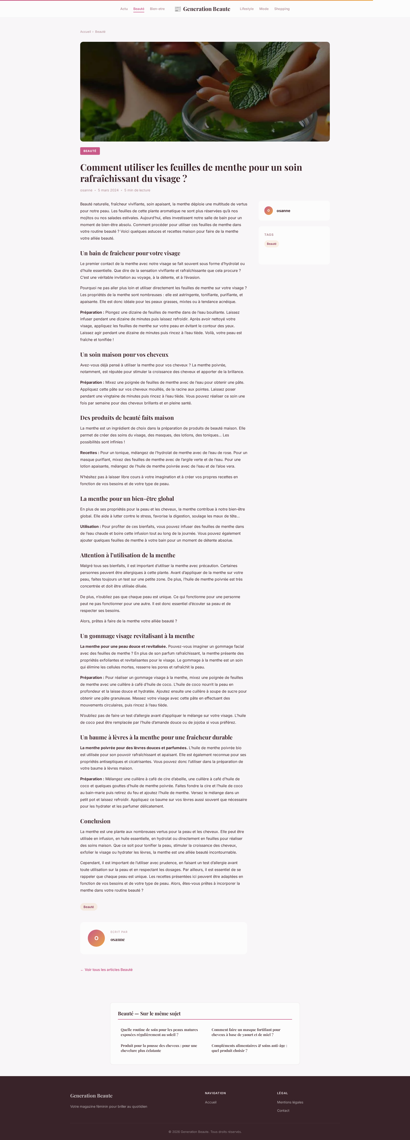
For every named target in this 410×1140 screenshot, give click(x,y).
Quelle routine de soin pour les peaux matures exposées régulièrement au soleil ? (159, 1032)
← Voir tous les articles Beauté (106, 969)
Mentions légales (290, 1102)
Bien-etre (157, 9)
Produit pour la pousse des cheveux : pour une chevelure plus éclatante (159, 1048)
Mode (264, 9)
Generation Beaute (202, 8)
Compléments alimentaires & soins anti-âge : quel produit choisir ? (249, 1048)
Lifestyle (247, 9)
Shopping (282, 9)
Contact (283, 1110)
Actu (124, 9)
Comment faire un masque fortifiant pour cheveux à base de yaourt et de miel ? (246, 1032)
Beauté (138, 9)
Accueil (85, 31)
